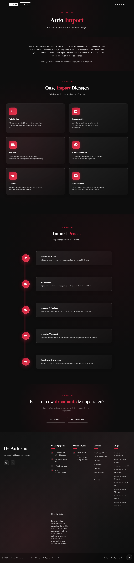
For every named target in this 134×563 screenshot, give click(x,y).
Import (96, 476)
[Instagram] (13, 462)
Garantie (97, 468)
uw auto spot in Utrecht (59, 543)
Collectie (97, 461)
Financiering (98, 464)
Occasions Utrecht (100, 457)
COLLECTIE (25, 4)
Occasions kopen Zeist (122, 466)
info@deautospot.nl (61, 466)
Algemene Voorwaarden (52, 558)
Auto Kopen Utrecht (100, 453)
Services (97, 480)
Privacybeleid (39, 558)
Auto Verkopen (99, 472)
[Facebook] (6, 462)
